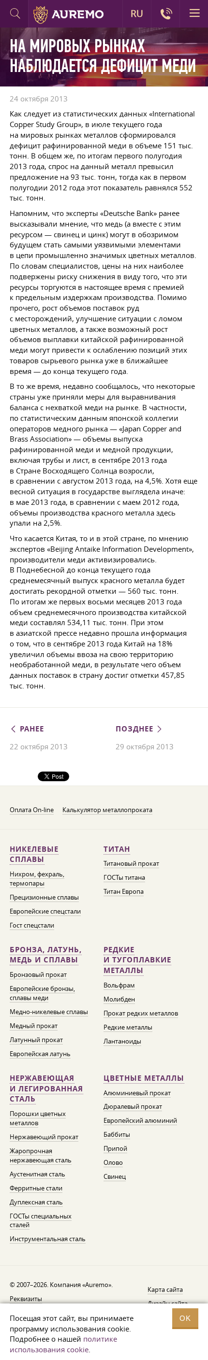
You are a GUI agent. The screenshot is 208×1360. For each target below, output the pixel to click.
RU (137, 13)
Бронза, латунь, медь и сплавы (46, 955)
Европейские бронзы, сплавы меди (42, 993)
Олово (113, 1162)
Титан (117, 849)
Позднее (136, 729)
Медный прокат (34, 1025)
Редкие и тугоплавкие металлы (137, 960)
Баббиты (117, 1134)
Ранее (30, 729)
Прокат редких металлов (141, 1013)
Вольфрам (119, 985)
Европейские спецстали (45, 911)
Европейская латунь (40, 1053)
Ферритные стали (36, 1188)
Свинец (115, 1176)
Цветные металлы (144, 1078)
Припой (115, 1148)
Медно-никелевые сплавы (49, 1011)
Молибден (119, 999)
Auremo (68, 15)
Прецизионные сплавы (44, 897)
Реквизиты (26, 1298)
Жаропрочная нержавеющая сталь (41, 1155)
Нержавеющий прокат (44, 1136)
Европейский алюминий (140, 1120)
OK (185, 1318)
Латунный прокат (36, 1039)
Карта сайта (165, 1289)
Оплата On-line (32, 809)
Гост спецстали (32, 925)
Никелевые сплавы (34, 854)
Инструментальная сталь (48, 1238)
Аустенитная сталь (37, 1174)
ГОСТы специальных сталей (41, 1221)
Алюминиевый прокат (137, 1092)
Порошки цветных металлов (38, 1118)
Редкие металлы (128, 1027)
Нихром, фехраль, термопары (37, 879)
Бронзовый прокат (38, 974)
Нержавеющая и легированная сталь (46, 1088)
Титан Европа (124, 891)
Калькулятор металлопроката (107, 809)
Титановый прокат (131, 863)
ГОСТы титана (124, 877)
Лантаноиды (122, 1041)
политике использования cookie (63, 1344)
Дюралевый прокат (133, 1106)
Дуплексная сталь (36, 1202)
